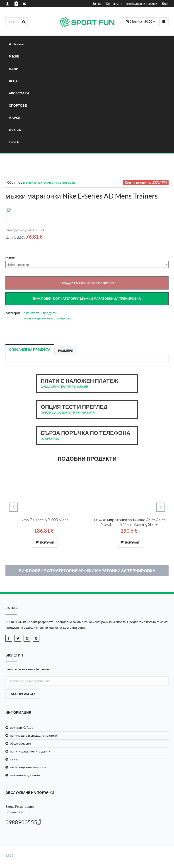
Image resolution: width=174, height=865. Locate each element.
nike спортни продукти (40, 313)
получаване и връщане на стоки (33, 735)
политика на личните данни (30, 751)
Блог (165, 3)
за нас (14, 759)
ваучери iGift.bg (21, 727)
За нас (96, 3)
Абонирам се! (23, 694)
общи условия (20, 743)
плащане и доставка (25, 775)
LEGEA (14, 142)
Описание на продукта (29, 349)
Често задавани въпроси (140, 3)
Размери (65, 350)
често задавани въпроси (28, 767)
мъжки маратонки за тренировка (47, 318)
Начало (18, 44)
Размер (10, 257)
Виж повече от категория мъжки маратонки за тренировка (87, 570)
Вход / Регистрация (19, 806)
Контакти (112, 3)
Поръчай (47, 542)
